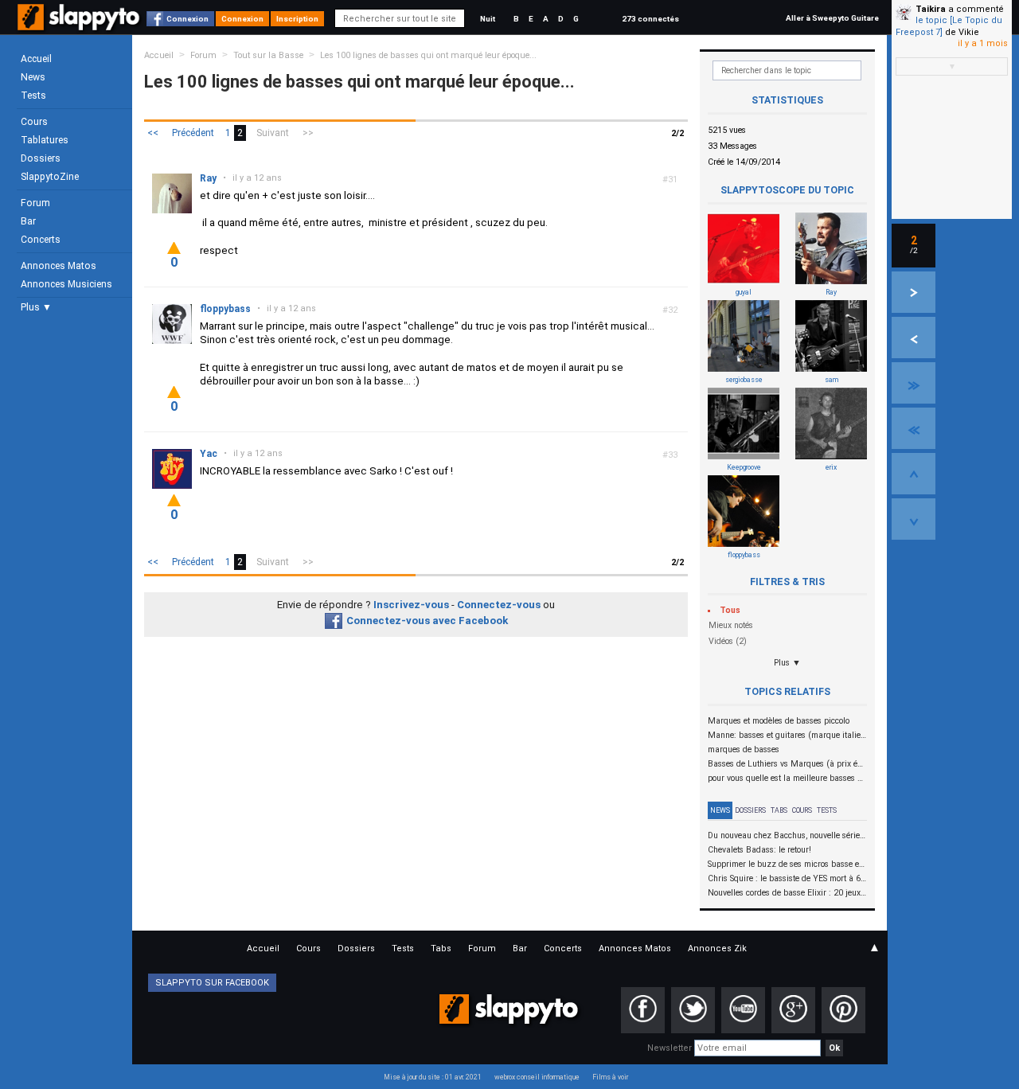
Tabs (779, 810)
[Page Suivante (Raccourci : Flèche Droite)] (913, 292)
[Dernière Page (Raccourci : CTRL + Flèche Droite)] (913, 383)
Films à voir (610, 1077)
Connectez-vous (499, 605)
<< (152, 133)
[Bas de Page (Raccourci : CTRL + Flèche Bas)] (913, 519)
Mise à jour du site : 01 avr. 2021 (433, 1077)
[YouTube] (743, 1010)
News (33, 77)
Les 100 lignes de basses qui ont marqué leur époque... (428, 55)
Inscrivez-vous (411, 605)
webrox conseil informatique (537, 1077)
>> (308, 133)
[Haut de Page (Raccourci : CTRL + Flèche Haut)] (913, 473)
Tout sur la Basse (268, 55)
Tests (33, 95)
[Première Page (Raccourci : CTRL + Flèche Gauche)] (913, 428)
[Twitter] (693, 1010)
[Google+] (793, 1010)
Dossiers (41, 158)
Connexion (187, 18)
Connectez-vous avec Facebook (427, 620)
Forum (35, 203)
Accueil (36, 58)
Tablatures (44, 140)
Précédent (193, 133)
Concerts (41, 239)
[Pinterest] (843, 1010)
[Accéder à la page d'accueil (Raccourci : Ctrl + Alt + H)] (80, 25)
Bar (28, 221)
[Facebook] (643, 1010)
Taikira (931, 9)
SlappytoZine (50, 176)
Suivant (272, 133)
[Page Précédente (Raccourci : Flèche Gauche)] (913, 337)
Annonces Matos (58, 265)
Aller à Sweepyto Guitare (832, 18)
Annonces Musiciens (66, 284)
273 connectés (650, 18)
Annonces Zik (717, 948)
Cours (34, 121)
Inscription (297, 18)
